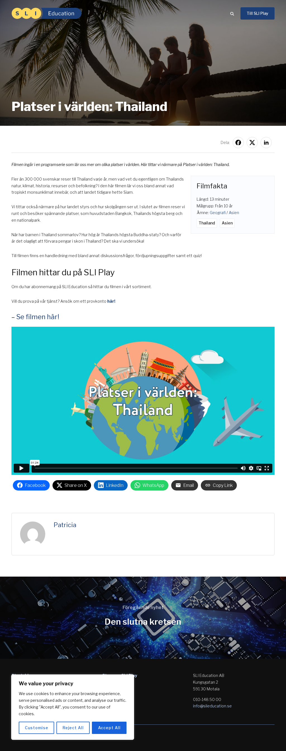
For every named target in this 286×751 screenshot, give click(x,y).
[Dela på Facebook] (238, 142)
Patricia (65, 525)
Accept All (109, 727)
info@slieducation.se (212, 705)
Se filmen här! (37, 317)
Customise (36, 727)
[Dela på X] (252, 142)
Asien (234, 212)
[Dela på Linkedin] (266, 142)
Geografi (218, 212)
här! (111, 301)
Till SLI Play (257, 13)
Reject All (73, 727)
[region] (72, 707)
